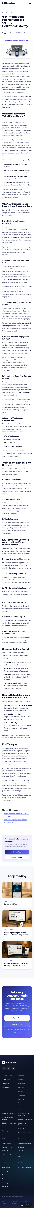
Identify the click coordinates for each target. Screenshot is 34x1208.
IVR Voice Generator (24, 1167)
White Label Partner (8, 1155)
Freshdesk (21, 1083)
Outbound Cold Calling (25, 1119)
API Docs (5, 1171)
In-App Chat (22, 1129)
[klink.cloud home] (8, 3)
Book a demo (17, 857)
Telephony (5, 1083)
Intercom (21, 1087)
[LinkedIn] (9, 1068)
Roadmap (5, 1183)
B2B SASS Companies (9, 1123)
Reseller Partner (7, 1147)
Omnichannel (6, 1079)
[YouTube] (13, 1068)
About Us (5, 1186)
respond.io (21, 1095)
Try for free (17, 852)
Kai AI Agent (6, 1087)
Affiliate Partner (7, 1151)
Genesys (21, 1099)
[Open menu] (30, 3)
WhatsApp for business (22, 1152)
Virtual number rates (24, 1143)
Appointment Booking (25, 1133)
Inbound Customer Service (24, 1124)
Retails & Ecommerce (9, 1113)
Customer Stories (7, 1179)
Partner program (7, 1143)
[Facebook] (4, 1068)
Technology (7, 12)
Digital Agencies (7, 1131)
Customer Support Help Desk (24, 1114)
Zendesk (21, 1079)
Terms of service (14, 1202)
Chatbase (21, 1103)
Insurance (5, 1127)
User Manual (6, 1167)
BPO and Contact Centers (7, 1118)
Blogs (4, 1175)
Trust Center (4, 1202)
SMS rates (21, 1147)
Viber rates (21, 1157)
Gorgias (20, 1091)
